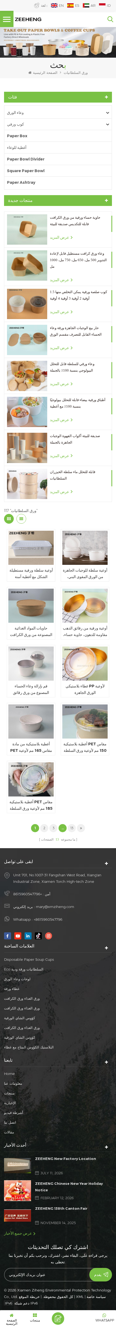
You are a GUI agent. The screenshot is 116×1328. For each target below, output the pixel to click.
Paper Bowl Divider (26, 159)
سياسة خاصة (96, 1296)
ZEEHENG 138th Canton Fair (61, 1208)
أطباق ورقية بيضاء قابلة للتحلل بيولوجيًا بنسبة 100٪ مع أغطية (77, 403)
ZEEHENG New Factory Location (65, 1158)
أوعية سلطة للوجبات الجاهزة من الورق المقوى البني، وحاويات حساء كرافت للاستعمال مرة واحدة (85, 574)
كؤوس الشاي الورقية (19, 1018)
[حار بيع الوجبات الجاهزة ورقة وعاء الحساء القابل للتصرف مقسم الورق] (27, 340)
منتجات (9, 1093)
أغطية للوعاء (16, 147)
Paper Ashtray (21, 182)
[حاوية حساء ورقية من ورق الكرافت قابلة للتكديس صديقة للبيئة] (27, 229)
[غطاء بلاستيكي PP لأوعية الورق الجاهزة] (85, 664)
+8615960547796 (27, 894)
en (61, 5)
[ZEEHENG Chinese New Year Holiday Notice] (17, 1190)
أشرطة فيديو (13, 1112)
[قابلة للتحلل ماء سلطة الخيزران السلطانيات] (27, 484)
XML (80, 1296)
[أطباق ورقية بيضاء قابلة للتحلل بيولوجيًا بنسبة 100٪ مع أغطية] (27, 412)
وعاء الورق (15, 112)
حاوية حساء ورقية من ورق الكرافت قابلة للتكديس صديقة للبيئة (75, 220)
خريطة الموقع (29, 1296)
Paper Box (17, 135)
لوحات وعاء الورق (17, 979)
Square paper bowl (26, 170)
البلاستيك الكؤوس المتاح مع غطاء (29, 1047)
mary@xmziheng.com (55, 906)
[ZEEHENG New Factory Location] (17, 1165)
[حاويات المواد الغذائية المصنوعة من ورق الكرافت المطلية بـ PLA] (31, 606)
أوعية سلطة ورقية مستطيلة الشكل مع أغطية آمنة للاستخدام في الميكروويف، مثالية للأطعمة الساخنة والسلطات (31, 574)
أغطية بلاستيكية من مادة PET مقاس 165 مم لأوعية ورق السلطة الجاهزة (31, 748)
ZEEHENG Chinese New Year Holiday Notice (69, 1186)
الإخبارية (10, 1103)
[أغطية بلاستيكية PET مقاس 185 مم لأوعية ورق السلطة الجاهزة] (31, 779)
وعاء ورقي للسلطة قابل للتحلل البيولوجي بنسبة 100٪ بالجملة (72, 367)
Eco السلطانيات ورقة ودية (23, 969)
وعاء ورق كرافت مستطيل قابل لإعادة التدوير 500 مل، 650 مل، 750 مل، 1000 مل (78, 259)
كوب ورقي (15, 124)
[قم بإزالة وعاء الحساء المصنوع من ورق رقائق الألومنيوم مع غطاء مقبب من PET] (31, 664)
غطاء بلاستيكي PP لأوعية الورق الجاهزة (85, 689)
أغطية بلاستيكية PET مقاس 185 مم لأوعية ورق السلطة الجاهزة (31, 805)
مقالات (9, 1132)
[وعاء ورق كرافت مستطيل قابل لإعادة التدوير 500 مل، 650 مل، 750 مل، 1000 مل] (27, 265)
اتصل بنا (10, 1122)
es (77, 5)
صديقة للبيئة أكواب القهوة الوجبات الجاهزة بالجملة (75, 439)
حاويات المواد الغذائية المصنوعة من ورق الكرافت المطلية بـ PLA (31, 632)
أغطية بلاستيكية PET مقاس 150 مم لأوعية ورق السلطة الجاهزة (85, 748)
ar (93, 5)
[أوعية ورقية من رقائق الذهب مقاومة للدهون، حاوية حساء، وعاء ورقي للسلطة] (85, 606)
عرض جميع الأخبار (18, 1233)
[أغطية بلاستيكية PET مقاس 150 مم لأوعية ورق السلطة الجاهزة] (85, 721)
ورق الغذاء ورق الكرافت (22, 998)
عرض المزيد (59, 237)
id (109, 5)
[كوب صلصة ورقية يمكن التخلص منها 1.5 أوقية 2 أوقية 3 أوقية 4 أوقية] (27, 304)
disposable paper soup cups (29, 959)
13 (71, 828)
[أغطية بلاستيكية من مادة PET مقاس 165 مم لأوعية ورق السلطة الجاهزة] (31, 721)
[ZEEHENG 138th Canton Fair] (17, 1215)
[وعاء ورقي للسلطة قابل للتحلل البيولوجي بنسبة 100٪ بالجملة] (27, 376)
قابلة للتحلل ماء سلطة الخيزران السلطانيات (72, 475)
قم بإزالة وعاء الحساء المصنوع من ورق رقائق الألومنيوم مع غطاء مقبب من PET (31, 690)
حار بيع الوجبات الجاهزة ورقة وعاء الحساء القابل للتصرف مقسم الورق (76, 331)
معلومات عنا (13, 1083)
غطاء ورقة (11, 988)
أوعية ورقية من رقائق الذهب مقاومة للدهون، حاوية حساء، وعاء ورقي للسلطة (85, 632)
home (9, 1073)
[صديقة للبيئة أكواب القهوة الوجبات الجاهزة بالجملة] (27, 448)
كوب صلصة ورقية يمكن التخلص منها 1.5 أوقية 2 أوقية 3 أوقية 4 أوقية (78, 295)
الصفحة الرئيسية (45, 72)
